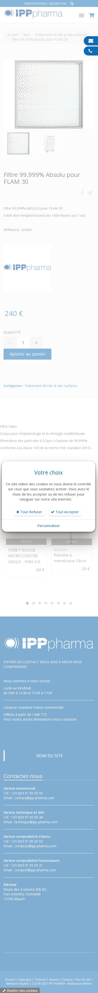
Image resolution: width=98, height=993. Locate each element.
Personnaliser (48, 525)
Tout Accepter (66, 511)
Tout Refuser (30, 511)
